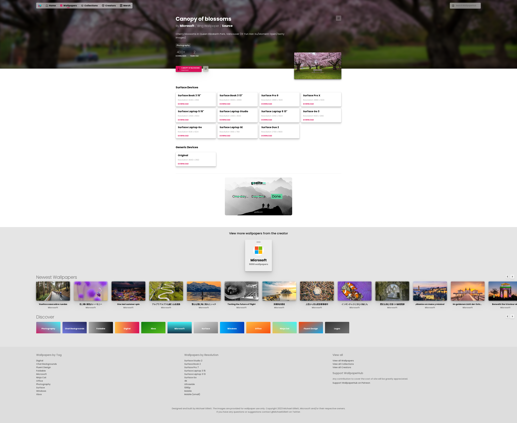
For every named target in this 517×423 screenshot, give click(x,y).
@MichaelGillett (280, 411)
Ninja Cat (41, 377)
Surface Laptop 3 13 (195, 374)
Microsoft (187, 26)
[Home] (39, 6)
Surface (40, 387)
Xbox (39, 394)
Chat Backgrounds (46, 364)
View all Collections (343, 364)
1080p (187, 387)
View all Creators (342, 367)
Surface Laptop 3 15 (195, 370)
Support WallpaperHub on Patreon (351, 382)
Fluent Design (43, 367)
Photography (183, 45)
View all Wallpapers (343, 360)
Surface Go (190, 377)
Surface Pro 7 (191, 367)
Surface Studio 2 (193, 360)
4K (185, 380)
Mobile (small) (192, 394)
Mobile (188, 391)
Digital (39, 360)
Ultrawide (189, 384)
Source (227, 26)
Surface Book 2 (192, 364)
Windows (41, 391)
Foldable (41, 370)
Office (39, 380)
